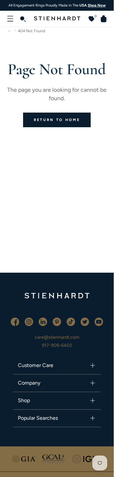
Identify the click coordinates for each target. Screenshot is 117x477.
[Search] (23, 18)
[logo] (56, 300)
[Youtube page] (99, 321)
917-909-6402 (57, 345)
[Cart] (101, 18)
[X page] (85, 321)
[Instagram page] (29, 321)
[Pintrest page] (57, 321)
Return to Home (57, 120)
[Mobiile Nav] (10, 18)
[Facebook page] (15, 321)
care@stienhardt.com (57, 337)
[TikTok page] (71, 321)
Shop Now (97, 5)
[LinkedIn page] (43, 321)
